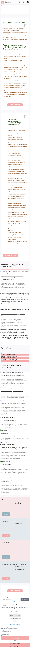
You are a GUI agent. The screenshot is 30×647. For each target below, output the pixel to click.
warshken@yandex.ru (15, 624)
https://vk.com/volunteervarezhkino (14, 621)
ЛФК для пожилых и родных (8, 420)
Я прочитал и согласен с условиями (15, 602)
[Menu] (2, 2)
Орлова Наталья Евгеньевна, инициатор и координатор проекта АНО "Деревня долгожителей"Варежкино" (12, 277)
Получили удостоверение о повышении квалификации (11, 480)
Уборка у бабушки (6, 464)
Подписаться (25, 599)
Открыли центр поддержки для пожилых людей (13, 403)
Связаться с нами (5, 634)
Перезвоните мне (15, 612)
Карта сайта (4, 635)
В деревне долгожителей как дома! (9, 628)
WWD (15, 640)
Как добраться (4, 630)
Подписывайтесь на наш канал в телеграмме (12, 375)
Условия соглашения (6, 632)
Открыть (6, 514)
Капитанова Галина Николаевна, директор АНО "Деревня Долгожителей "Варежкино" (13, 314)
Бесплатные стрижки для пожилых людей (12, 391)
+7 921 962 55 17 (15, 611)
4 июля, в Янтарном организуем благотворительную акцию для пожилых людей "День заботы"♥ (14, 448)
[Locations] (19, 2)
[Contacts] (24, 2)
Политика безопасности (15, 601)
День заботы (4, 433)
